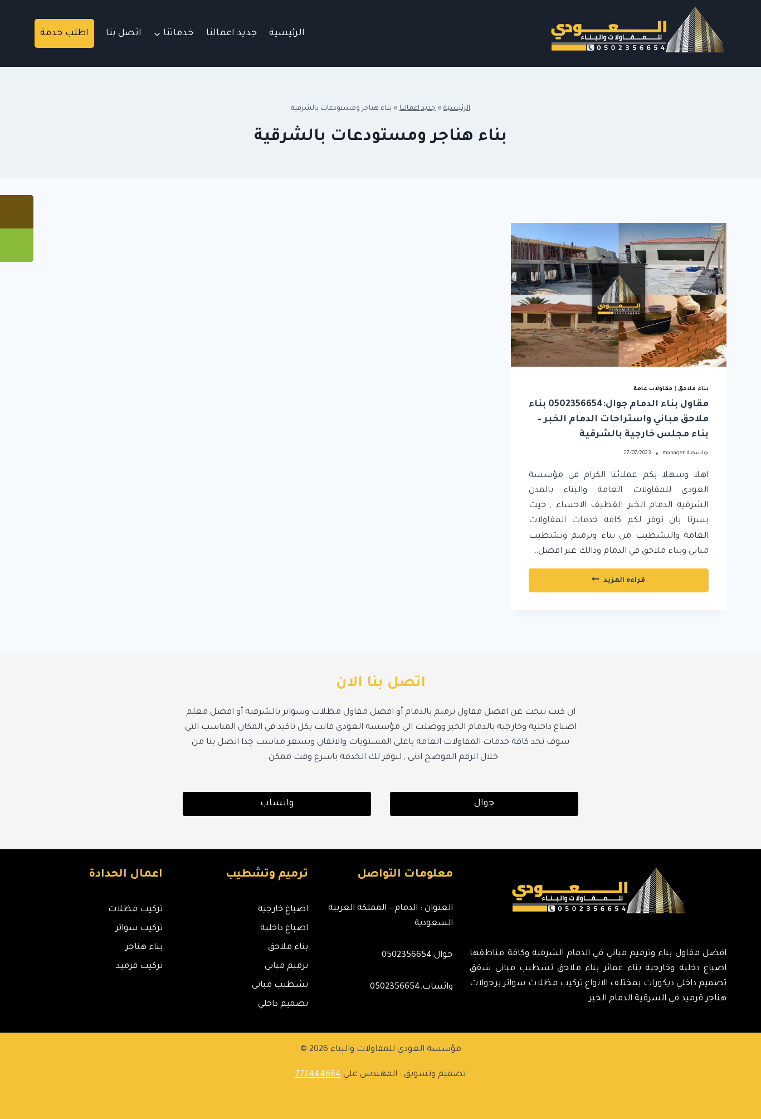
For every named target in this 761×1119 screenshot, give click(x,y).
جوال (484, 804)
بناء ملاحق (693, 389)
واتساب (277, 804)
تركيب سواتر (139, 928)
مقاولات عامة (653, 389)
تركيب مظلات (135, 909)
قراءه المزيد (595, 583)
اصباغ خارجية (283, 909)
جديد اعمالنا (231, 33)
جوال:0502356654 (417, 955)
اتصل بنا (124, 33)
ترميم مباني (286, 966)
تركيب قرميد (139, 966)
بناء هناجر (144, 947)
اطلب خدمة (64, 33)
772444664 (318, 1074)
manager (673, 453)
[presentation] (618, 295)
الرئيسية (287, 33)
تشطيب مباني (280, 985)
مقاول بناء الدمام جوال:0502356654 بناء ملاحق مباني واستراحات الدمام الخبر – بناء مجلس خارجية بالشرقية (619, 420)
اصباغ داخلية (284, 928)
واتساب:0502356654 (411, 987)
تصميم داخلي (283, 1004)
